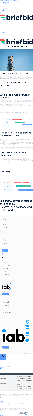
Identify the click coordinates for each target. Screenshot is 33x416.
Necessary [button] (1, 367)
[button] (16, 6)
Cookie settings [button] (22, 414)
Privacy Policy (11, 352)
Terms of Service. (15, 352)
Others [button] (1, 410)
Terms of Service (27, 353)
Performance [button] (2, 396)
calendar (27, 100)
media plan (15, 76)
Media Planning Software (5, 2)
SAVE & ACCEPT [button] (2, 415)
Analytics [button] (1, 401)
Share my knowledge (4, 246)
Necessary (2, 368)
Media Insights (4, 4)
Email (2, 247)
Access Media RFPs (4, 3)
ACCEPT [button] (26, 414)
